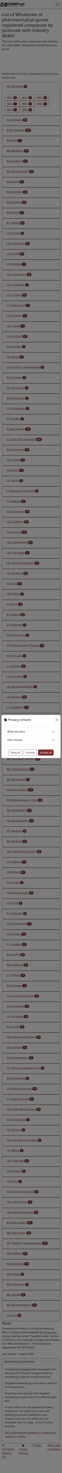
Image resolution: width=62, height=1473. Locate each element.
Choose (30, 752)
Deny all (15, 752)
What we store (16, 731)
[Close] (56, 719)
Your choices (15, 740)
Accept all (46, 752)
